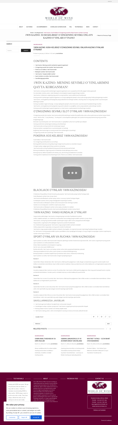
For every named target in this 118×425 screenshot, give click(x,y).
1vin (39, 267)
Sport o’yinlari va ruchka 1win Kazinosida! (46, 76)
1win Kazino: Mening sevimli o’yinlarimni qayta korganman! (51, 65)
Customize (12, 417)
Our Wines (29, 27)
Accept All (36, 417)
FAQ (70, 27)
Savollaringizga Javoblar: (42, 78)
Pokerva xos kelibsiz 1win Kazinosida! (46, 69)
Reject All (24, 417)
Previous (37, 323)
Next (108, 323)
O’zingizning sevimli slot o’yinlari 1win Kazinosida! (49, 67)
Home (32, 32)
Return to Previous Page (104, 35)
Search (26, 50)
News (88, 27)
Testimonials (79, 27)
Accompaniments (42, 27)
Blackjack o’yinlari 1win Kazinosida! (45, 72)
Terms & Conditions (106, 420)
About (21, 27)
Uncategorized (39, 32)
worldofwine (59, 53)
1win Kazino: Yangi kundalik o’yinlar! (45, 74)
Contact (95, 27)
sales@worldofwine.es (99, 404)
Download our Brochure (58, 27)
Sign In (110, 1)
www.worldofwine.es (99, 406)
